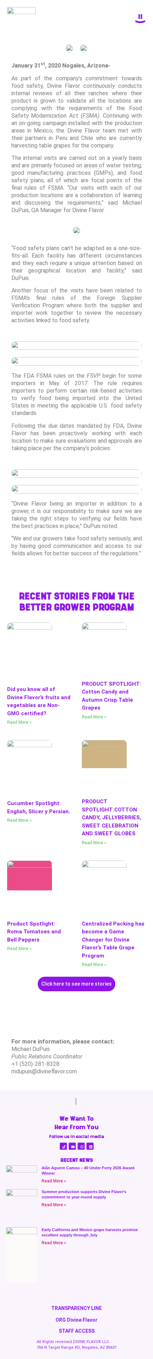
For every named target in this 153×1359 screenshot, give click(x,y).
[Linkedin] (90, 1146)
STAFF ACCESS (77, 1331)
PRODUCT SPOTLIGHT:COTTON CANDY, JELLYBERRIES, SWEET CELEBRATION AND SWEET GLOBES (111, 817)
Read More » (19, 722)
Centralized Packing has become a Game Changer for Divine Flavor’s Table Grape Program (113, 940)
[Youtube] (72, 1146)
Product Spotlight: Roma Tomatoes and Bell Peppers (34, 932)
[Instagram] (81, 1146)
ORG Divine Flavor (76, 1320)
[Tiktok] (63, 1146)
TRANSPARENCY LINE (76, 1308)
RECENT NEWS (76, 1160)
